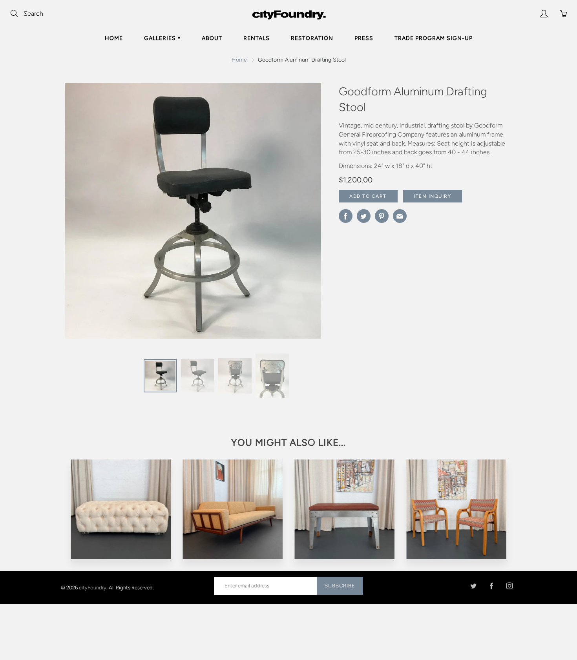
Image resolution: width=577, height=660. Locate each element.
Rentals (256, 38)
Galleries (160, 38)
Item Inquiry (432, 196)
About (212, 38)
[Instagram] (509, 586)
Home (114, 38)
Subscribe (340, 586)
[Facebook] (491, 586)
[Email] (400, 216)
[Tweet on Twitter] (364, 216)
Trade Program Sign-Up (433, 38)
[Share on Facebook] (345, 216)
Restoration (312, 38)
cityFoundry (92, 587)
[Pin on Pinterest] (382, 216)
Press (363, 38)
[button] (299, 213)
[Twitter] (473, 586)
